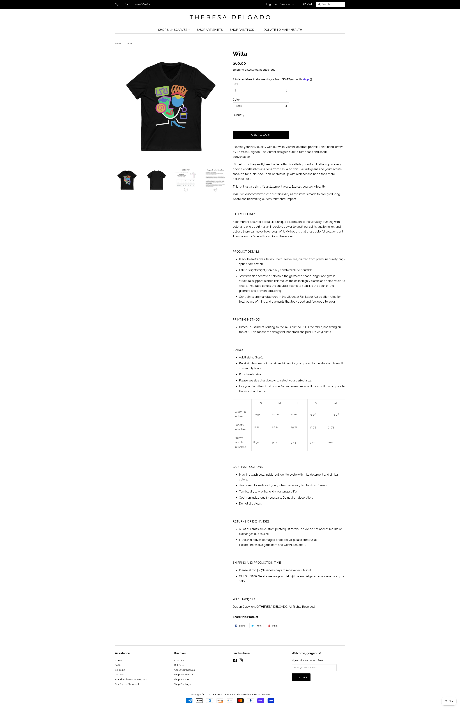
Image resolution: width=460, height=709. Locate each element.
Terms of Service (261, 694)
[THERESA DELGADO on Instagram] (241, 661)
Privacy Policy (243, 694)
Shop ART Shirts (210, 29)
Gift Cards (179, 665)
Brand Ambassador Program (131, 679)
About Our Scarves (184, 669)
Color (236, 99)
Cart (309, 4)
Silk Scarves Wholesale (127, 684)
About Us (179, 660)
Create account (288, 4)
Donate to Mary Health (283, 29)
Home (118, 43)
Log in (269, 4)
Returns (119, 674)
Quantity (238, 115)
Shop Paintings (242, 29)
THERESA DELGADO (223, 694)
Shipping (238, 69)
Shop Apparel (181, 679)
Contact (119, 660)
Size (235, 84)
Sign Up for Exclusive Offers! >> (133, 4)
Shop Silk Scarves (173, 29)
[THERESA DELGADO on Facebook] (235, 661)
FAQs (118, 665)
